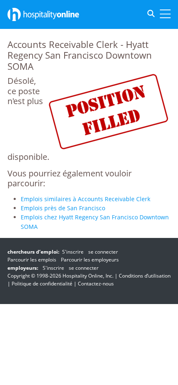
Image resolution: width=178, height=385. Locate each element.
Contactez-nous (96, 283)
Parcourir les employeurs (90, 259)
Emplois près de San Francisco (63, 208)
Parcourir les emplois (31, 259)
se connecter (103, 251)
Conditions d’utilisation (145, 275)
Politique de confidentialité (42, 283)
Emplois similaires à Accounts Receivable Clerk (85, 199)
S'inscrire (73, 251)
